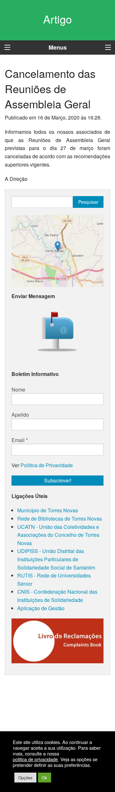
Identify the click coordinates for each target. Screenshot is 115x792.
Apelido (20, 414)
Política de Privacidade (46, 465)
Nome (18, 389)
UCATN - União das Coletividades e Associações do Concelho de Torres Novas (58, 535)
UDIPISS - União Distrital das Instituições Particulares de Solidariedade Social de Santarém (56, 559)
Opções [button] (25, 778)
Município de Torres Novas (47, 510)
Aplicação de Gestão (41, 608)
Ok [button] (44, 778)
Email (20, 440)
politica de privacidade (35, 759)
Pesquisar (88, 202)
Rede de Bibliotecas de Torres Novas (59, 518)
